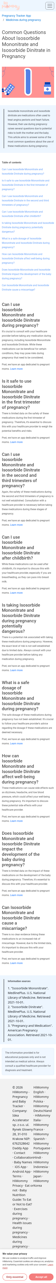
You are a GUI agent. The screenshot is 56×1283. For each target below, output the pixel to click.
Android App (21, 1171)
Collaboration (23, 1157)
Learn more (16, 368)
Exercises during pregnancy (20, 1213)
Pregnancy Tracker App (16, 15)
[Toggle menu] (49, 5)
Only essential (14, 1276)
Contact (19, 1153)
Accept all (41, 1276)
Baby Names (23, 1162)
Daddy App (20, 1148)
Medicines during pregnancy (23, 20)
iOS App (20, 1167)
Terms (16, 1176)
